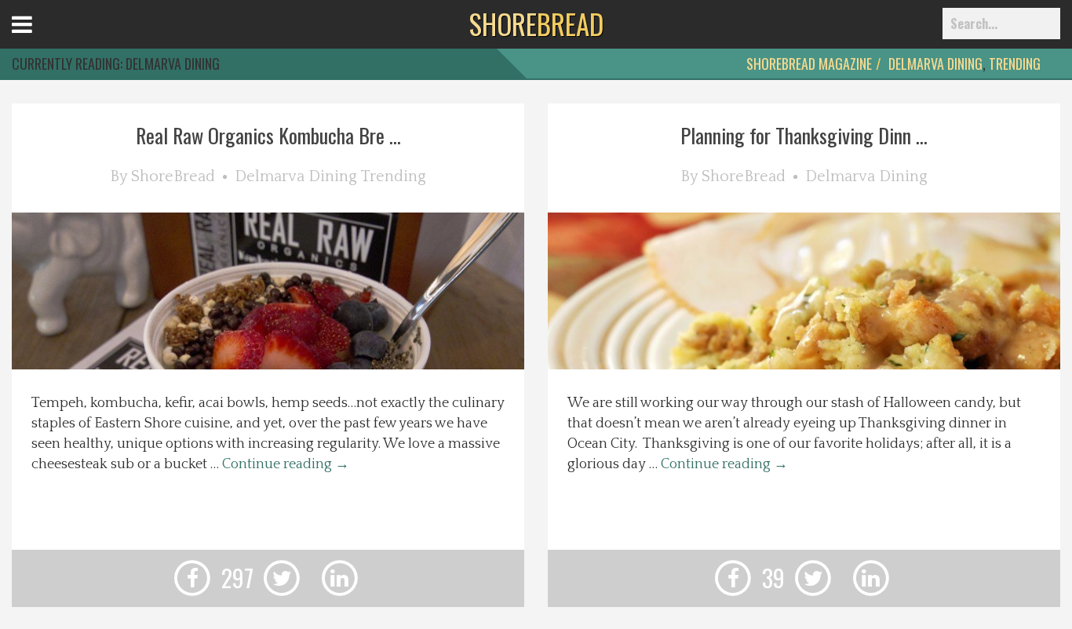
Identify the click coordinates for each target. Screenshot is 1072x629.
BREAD (536, 23)
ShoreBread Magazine (809, 63)
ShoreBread (173, 176)
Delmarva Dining (935, 63)
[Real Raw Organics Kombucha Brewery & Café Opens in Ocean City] (291, 366)
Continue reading (285, 464)
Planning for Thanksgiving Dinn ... (804, 135)
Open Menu (41, 38)
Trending (1015, 63)
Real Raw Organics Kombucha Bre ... (268, 135)
